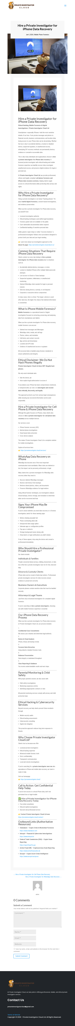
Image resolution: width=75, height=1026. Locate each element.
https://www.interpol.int (27, 836)
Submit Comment (21, 956)
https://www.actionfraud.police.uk (30, 851)
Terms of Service (14, 1015)
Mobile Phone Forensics (41, 35)
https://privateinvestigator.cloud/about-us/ (41, 245)
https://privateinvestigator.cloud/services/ (33, 450)
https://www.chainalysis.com (28, 831)
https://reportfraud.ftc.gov (28, 845)
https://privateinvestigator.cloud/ (30, 779)
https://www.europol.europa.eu (29, 856)
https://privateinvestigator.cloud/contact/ (30, 817)
